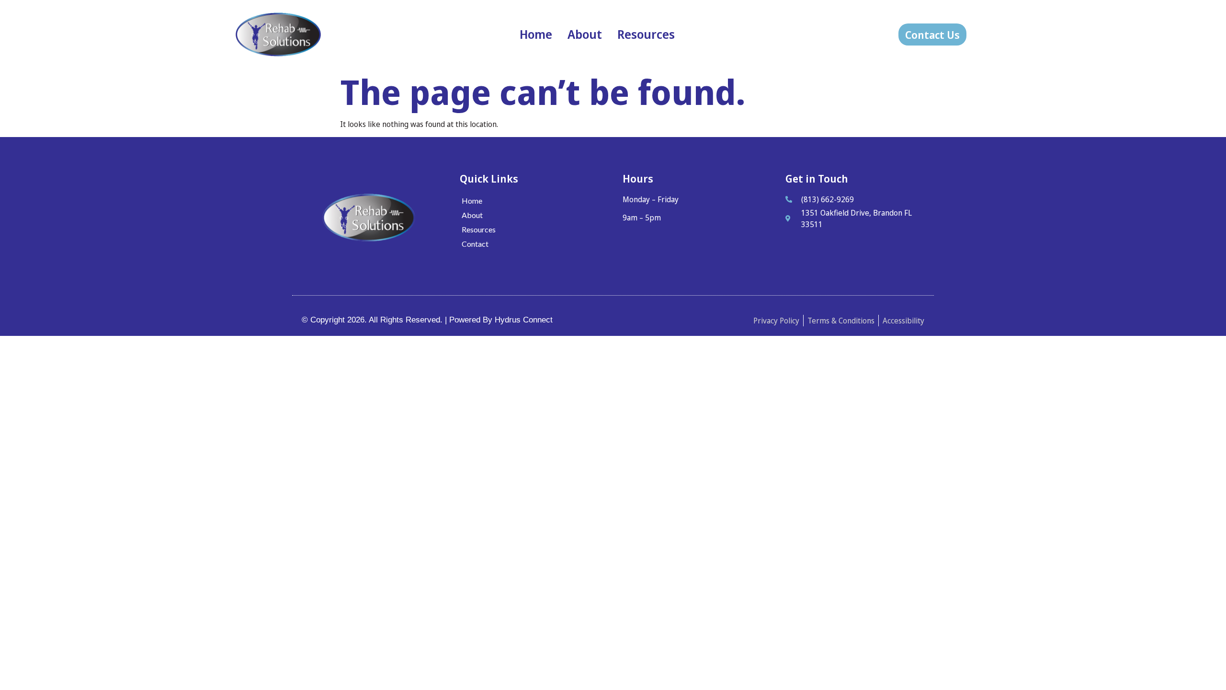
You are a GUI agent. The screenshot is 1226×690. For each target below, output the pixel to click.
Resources (646, 34)
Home (536, 34)
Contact (475, 243)
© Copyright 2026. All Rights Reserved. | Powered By (398, 319)
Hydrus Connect (524, 319)
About (585, 34)
